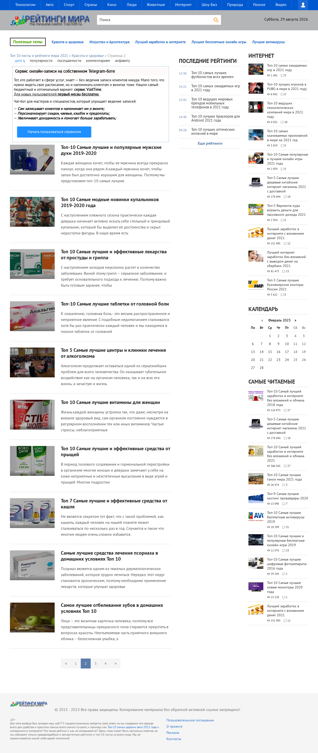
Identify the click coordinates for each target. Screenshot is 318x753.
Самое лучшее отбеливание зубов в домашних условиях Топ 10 (112, 608)
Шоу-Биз (209, 4)
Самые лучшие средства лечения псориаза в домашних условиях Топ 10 (109, 556)
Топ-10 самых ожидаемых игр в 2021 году (287, 68)
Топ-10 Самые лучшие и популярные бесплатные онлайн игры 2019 (286, 540)
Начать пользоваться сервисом (54, 132)
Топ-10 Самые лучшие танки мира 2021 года (284, 477)
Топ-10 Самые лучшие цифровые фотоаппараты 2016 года (287, 564)
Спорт (69, 4)
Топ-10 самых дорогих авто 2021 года (132, 727)
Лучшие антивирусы (268, 42)
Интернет (183, 4)
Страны (90, 4)
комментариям (98, 61)
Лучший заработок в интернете (160, 42)
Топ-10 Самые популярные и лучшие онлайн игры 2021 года (287, 159)
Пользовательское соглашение (190, 720)
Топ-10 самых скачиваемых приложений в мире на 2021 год (287, 135)
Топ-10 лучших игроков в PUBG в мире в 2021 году (287, 87)
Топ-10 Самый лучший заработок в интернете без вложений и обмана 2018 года (285, 398)
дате (18, 61)
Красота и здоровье (68, 42)
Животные (156, 4)
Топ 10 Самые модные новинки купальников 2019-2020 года (110, 203)
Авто (50, 4)
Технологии (25, 4)
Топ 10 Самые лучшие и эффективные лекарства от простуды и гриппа (114, 255)
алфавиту (122, 61)
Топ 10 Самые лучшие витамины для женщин (110, 402)
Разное (259, 4)
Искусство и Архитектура (109, 42)
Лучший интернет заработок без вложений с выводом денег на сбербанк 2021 (286, 259)
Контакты (173, 739)
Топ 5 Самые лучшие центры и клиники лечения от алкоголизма (113, 353)
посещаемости (69, 61)
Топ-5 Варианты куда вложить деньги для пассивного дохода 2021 (286, 210)
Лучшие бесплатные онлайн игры (219, 42)
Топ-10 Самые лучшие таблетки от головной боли (115, 304)
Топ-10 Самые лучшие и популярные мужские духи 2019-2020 (111, 150)
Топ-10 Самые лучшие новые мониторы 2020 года (285, 587)
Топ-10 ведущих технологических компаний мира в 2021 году (285, 110)
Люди (132, 4)
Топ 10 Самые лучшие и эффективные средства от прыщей (115, 452)
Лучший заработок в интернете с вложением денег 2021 (285, 233)
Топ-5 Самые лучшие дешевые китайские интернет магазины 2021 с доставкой (286, 185)
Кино (112, 4)
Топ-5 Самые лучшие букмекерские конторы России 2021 (285, 285)
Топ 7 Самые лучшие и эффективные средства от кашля (114, 504)
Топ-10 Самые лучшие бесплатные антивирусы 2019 (285, 517)
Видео (281, 4)
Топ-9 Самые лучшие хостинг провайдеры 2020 (287, 496)
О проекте (174, 727)
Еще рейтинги (210, 143)
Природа (235, 4)
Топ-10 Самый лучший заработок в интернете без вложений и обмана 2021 (285, 454)
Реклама (172, 733)
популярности (41, 61)
